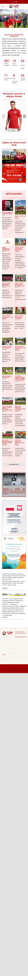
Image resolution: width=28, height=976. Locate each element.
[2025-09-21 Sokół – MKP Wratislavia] (7, 341)
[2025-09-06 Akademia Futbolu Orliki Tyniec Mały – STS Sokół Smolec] (20, 370)
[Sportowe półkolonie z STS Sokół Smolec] (7, 205)
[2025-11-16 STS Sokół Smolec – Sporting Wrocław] (20, 278)
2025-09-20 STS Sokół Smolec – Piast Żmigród (20, 348)
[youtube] (16, 1)
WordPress (23, 667)
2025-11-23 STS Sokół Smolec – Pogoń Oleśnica (6, 284)
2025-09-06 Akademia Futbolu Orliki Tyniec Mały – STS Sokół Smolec (20, 378)
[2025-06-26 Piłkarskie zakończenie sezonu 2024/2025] (20, 401)
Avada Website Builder (18, 666)
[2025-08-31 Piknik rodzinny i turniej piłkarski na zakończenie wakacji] (7, 401)
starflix (3, 654)
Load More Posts (14, 464)
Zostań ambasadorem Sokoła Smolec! (6, 249)
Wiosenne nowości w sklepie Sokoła (14, 95)
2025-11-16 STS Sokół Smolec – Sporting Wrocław (19, 284)
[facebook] (11, 1)
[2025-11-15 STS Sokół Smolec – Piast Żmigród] (7, 310)
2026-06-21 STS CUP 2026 (20, 216)
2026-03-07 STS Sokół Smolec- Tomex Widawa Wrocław (19, 248)
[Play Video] (14, 479)
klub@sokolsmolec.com (21, 636)
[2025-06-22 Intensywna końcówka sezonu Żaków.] (20, 434)
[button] (3, 116)
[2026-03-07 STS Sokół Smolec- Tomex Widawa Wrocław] (20, 241)
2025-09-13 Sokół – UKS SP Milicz (7, 376)
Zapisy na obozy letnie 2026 (14, 143)
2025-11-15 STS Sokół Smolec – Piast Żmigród (7, 317)
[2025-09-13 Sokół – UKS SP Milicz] (7, 370)
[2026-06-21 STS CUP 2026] (20, 207)
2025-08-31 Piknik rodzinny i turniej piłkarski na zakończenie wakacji (7, 408)
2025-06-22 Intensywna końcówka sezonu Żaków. (19, 442)
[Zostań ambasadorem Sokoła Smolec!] (7, 242)
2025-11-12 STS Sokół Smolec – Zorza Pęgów (19, 317)
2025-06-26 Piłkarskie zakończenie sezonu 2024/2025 (20, 408)
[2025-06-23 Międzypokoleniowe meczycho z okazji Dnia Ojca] (7, 434)
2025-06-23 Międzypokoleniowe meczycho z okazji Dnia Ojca (7, 442)
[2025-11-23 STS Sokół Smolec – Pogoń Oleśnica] (7, 278)
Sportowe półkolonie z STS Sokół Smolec (7, 213)
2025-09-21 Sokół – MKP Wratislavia (7, 347)
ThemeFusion (5, 667)
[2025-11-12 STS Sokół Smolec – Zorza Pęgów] (20, 310)
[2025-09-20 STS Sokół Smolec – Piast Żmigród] (20, 341)
